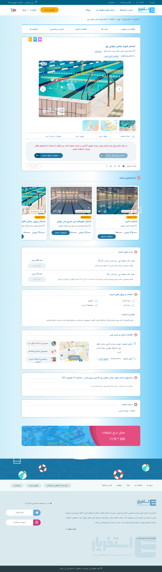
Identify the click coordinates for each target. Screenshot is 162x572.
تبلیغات (119, 485)
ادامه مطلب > (70, 529)
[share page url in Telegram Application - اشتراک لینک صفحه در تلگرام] (115, 166)
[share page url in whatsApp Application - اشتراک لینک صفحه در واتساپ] (123, 166)
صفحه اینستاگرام (19, 522)
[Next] (23, 210)
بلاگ (128, 485)
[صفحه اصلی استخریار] (146, 10)
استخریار (136, 19)
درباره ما (152, 2)
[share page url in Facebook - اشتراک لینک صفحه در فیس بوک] (107, 166)
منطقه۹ (112, 19)
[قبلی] (119, 89)
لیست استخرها (126, 10)
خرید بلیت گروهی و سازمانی (57, 485)
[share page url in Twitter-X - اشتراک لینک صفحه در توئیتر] (119, 166)
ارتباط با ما (140, 2)
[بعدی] (43, 89)
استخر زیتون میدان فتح (33, 221)
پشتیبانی (111, 2)
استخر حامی (131, 221)
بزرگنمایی (74, 357)
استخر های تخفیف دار (105, 10)
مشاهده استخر (106, 236)
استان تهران (127, 19)
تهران (119, 19)
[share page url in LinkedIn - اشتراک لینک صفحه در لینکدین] (111, 166)
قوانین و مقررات (125, 2)
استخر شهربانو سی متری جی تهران (74, 221)
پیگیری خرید (49, 9)
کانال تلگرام (20, 512)
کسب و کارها (107, 485)
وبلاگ (87, 10)
